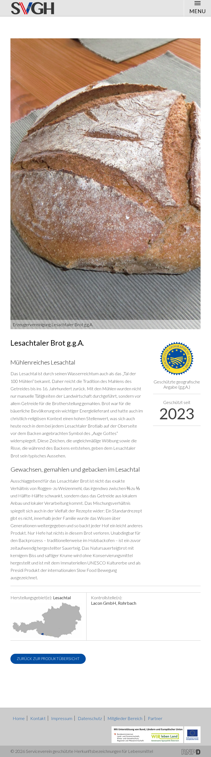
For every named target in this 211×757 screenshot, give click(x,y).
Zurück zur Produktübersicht (48, 658)
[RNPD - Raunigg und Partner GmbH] (191, 751)
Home (19, 718)
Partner (155, 718)
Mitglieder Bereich (124, 718)
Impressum (61, 718)
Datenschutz (90, 718)
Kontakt (38, 718)
